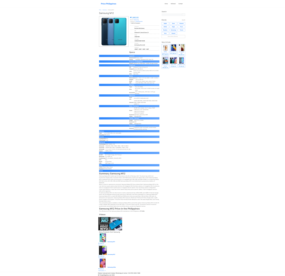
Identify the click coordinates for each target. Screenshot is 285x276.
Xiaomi (173, 33)
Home (166, 3)
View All (183, 20)
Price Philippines (108, 4)
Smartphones (139, 21)
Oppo (173, 26)
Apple (165, 23)
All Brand (173, 3)
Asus (173, 23)
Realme (165, 30)
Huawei (181, 23)
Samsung (116, 232)
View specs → (102, 245)
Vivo (165, 33)
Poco (181, 26)
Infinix (165, 26)
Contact (180, 3)
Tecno (181, 30)
